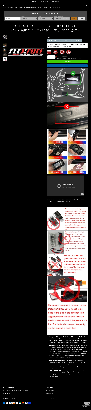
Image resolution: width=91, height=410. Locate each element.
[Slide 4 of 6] (5, 50)
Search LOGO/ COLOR (59, 16)
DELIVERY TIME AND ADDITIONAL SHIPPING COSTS (16, 390)
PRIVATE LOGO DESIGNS (9, 398)
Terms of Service (50, 398)
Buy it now (67, 65)
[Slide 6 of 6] (5, 59)
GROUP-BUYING (7, 393)
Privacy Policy (6, 396)
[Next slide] (43, 52)
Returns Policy (50, 393)
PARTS (6, 16)
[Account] (83, 5)
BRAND (23, 16)
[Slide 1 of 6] (5, 37)
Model (39, 16)
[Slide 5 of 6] (5, 54)
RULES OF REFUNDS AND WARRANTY (56, 396)
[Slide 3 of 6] (5, 45)
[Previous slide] (9, 52)
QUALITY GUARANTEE (51, 390)
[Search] (81, 5)
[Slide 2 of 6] (5, 41)
